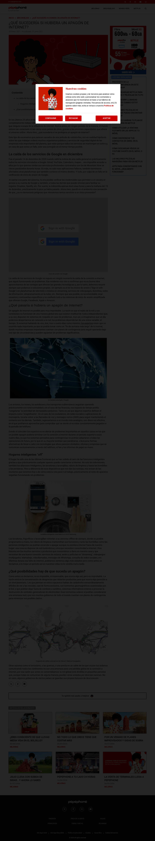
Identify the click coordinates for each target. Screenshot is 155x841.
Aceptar (106, 118)
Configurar (50, 118)
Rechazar (73, 118)
